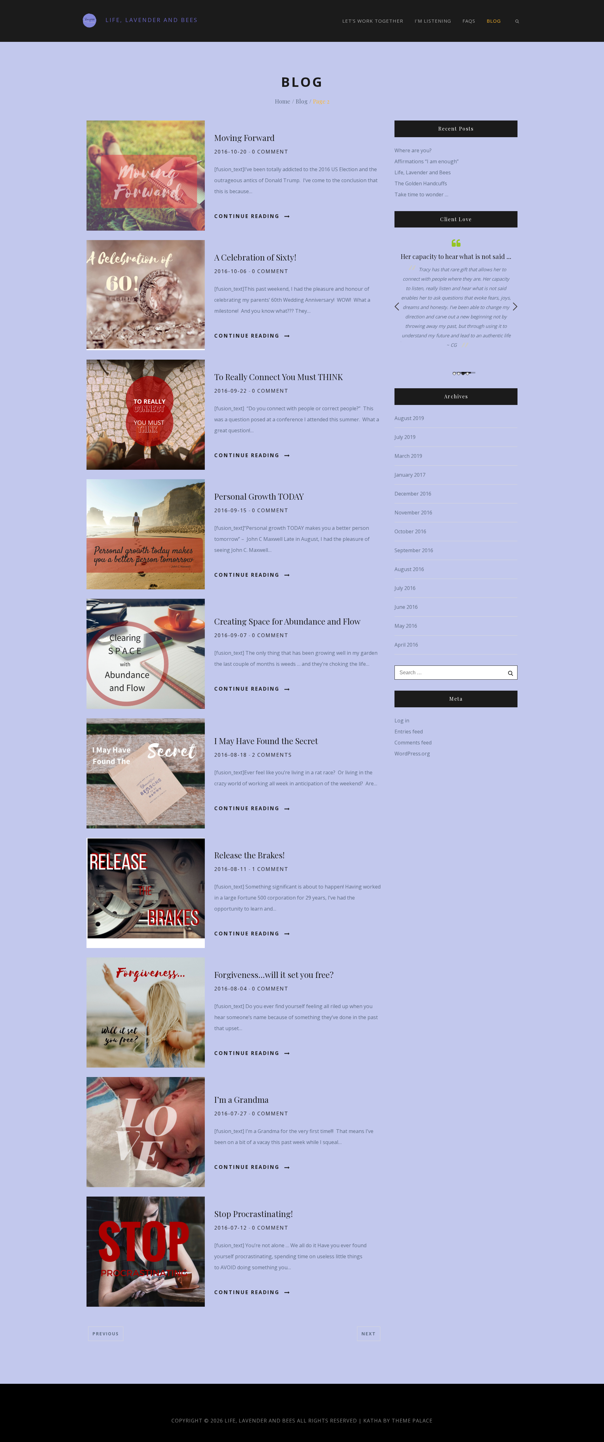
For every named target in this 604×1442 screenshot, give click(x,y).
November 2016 (413, 512)
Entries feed (408, 731)
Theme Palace (412, 1420)
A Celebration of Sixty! (255, 257)
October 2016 (410, 531)
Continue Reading (247, 216)
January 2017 (409, 474)
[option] (456, 296)
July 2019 (405, 437)
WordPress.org (412, 753)
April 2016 (406, 644)
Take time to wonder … (421, 194)
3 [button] (463, 373)
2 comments (272, 754)
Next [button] (515, 306)
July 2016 (405, 588)
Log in (401, 720)
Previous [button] (396, 306)
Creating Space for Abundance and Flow (287, 621)
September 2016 (413, 550)
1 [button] (454, 373)
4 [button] (467, 373)
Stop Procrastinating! (253, 1213)
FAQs (468, 21)
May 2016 (405, 625)
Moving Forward (244, 137)
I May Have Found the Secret (266, 740)
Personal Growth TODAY (259, 496)
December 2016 (412, 493)
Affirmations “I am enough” (426, 161)
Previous (105, 1334)
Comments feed (413, 742)
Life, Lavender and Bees (151, 20)
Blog (494, 21)
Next (368, 1334)
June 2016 (406, 606)
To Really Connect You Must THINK (278, 376)
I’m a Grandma (241, 1099)
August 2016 (409, 569)
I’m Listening (433, 21)
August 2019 (409, 418)
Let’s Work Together (372, 21)
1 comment (270, 869)
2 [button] (458, 373)
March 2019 (408, 455)
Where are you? (413, 150)
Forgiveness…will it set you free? (273, 974)
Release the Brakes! (249, 855)
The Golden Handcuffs (420, 183)
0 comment (270, 151)
